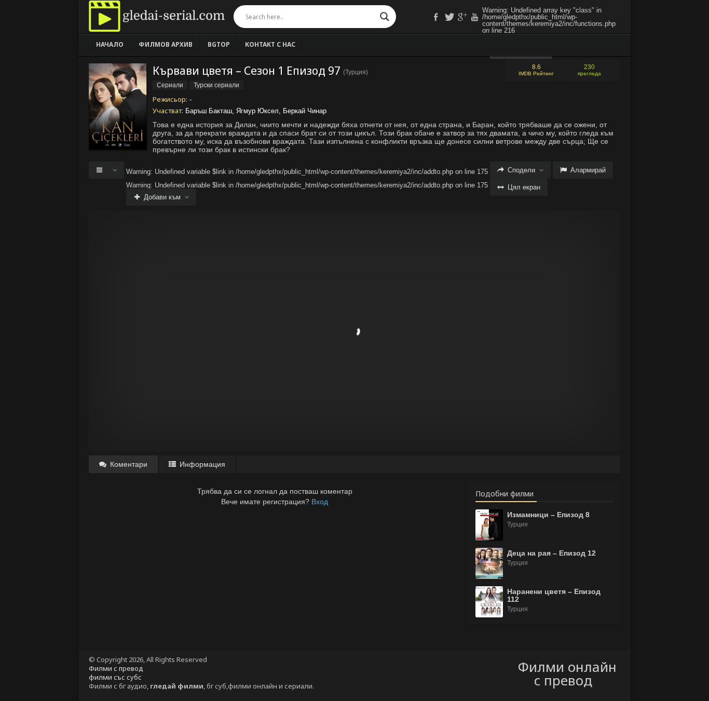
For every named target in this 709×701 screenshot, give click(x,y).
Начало (110, 44)
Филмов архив (166, 44)
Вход (319, 501)
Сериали (170, 85)
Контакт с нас (270, 44)
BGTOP (219, 44)
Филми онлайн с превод (567, 673)
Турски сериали (216, 85)
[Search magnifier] (384, 16)
